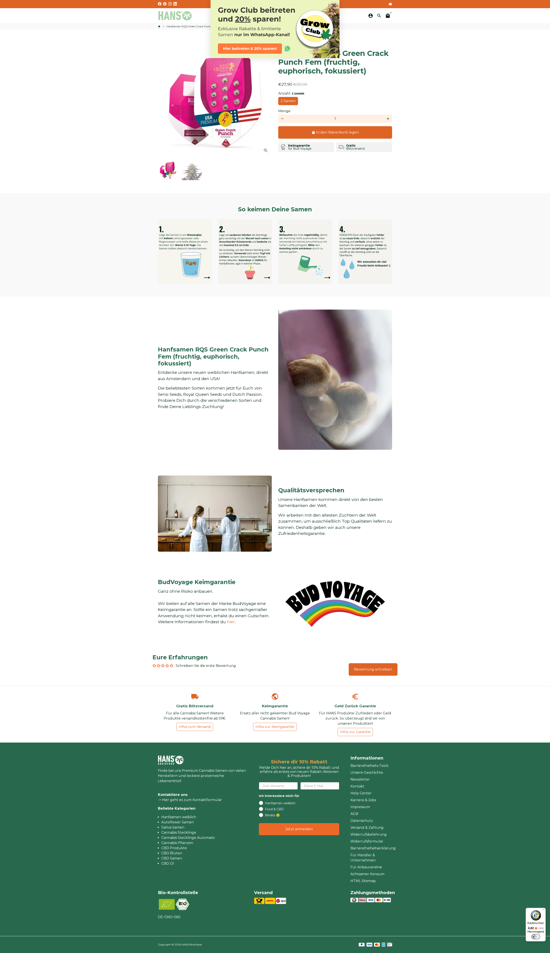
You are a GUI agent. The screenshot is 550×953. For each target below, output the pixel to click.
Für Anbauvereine (366, 867)
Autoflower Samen (177, 822)
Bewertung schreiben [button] (373, 669)
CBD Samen (171, 858)
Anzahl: (291, 93)
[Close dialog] (334, 5)
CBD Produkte (174, 848)
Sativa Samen (172, 827)
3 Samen (288, 101)
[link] (275, 29)
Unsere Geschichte (366, 772)
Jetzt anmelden (299, 829)
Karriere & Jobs (363, 800)
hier (231, 621)
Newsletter (360, 779)
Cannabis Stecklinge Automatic (188, 838)
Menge (284, 111)
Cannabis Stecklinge (178, 832)
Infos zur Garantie (355, 732)
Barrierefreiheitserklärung (373, 848)
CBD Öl (167, 863)
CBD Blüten (171, 853)
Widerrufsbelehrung (368, 834)
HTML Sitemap (363, 881)
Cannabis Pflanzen (177, 843)
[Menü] (543, 910)
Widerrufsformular (366, 841)
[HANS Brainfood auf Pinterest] (165, 4)
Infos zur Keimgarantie (274, 727)
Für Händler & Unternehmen (363, 857)
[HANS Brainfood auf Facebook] (159, 4)
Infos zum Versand (195, 727)
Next (266, 99)
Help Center (361, 793)
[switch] (536, 936)
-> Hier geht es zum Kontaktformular (190, 800)
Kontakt (357, 786)
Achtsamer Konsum (367, 874)
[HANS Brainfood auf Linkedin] (175, 4)
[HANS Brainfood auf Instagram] (170, 4)
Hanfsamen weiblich (178, 817)
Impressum (360, 807)
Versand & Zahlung (366, 828)
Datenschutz (361, 821)
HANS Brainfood (192, 944)
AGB (354, 814)
